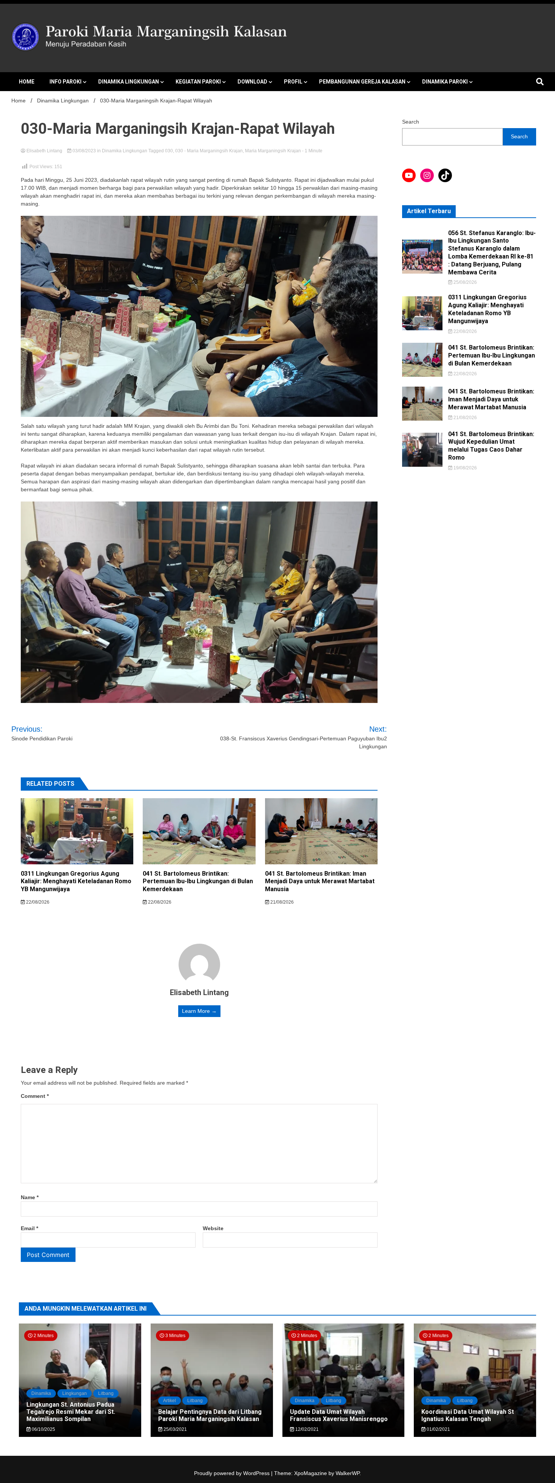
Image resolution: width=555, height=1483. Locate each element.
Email (29, 1228)
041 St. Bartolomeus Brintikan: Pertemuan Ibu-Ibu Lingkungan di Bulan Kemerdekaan (198, 881)
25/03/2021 (174, 1429)
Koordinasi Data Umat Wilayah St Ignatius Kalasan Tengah (467, 1415)
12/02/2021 (306, 1429)
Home (26, 82)
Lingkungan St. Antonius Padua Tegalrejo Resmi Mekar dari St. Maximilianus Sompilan (70, 1412)
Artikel (169, 1400)
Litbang (106, 1393)
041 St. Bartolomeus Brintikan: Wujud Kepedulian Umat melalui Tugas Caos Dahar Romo (491, 445)
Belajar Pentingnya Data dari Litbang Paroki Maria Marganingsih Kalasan (210, 1415)
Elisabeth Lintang (44, 150)
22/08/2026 (37, 902)
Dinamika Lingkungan (128, 82)
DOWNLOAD (252, 82)
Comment (35, 1096)
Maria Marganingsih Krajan (273, 150)
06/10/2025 (43, 1429)
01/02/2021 (438, 1429)
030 (169, 150)
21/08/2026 (281, 902)
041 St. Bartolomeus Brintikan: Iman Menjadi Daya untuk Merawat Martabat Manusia (320, 881)
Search (410, 122)
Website (213, 1228)
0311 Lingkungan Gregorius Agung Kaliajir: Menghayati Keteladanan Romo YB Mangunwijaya (76, 881)
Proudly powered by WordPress (232, 1473)
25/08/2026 (464, 282)
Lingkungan (74, 1393)
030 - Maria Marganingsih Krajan (209, 150)
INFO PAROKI (65, 82)
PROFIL (293, 82)
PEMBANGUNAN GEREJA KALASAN (362, 82)
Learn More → (199, 1011)
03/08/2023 (84, 150)
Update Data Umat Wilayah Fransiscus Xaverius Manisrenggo (339, 1415)
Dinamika (41, 1393)
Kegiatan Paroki (198, 82)
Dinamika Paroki (445, 82)
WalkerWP (347, 1473)
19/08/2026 (464, 468)
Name (30, 1197)
